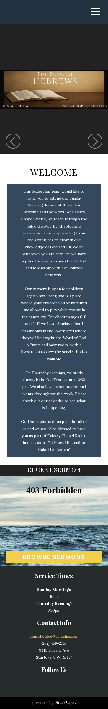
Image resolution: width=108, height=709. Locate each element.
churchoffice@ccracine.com (54, 636)
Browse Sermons (54, 557)
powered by (54, 702)
